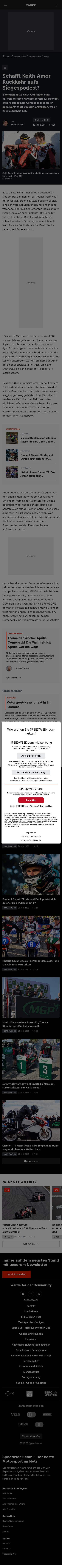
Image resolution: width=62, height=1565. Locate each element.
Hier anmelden (46, 806)
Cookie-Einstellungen (31, 840)
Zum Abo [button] (31, 800)
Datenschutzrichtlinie (31, 836)
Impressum (31, 833)
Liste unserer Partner (34, 824)
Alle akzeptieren (31, 755)
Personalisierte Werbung (31, 772)
